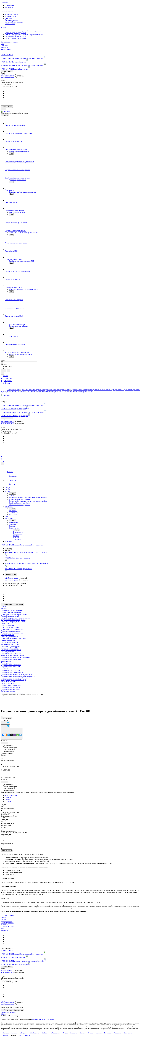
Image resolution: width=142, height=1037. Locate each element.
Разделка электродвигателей (11, 631)
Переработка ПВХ (7, 635)
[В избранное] (5, 722)
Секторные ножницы (8, 683)
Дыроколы (4, 668)
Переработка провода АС (10, 616)
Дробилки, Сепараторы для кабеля (13, 622)
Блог (2, 928)
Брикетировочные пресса (10, 644)
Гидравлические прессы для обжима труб (15, 678)
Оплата (7, 799)
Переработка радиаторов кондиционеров (15, 618)
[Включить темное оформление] (3, 109)
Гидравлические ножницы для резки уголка (16, 674)
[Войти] (2, 454)
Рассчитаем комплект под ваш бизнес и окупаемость (23, 31)
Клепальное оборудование (10, 646)
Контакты (4, 930)
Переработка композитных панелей (13, 638)
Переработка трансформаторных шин (14, 614)
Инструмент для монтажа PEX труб (13, 680)
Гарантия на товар (11, 20)
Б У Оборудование (7, 652)
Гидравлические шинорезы (10, 687)
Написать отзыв (7, 850)
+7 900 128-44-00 (7, 55)
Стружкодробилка (7, 625)
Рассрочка (8, 18)
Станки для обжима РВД (9, 648)
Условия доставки (11, 14)
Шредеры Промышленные (10, 627)
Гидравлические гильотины (11, 653)
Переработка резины (8, 640)
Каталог (4, 917)
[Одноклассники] (6, 735)
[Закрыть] (2, 463)
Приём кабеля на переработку (15, 36)
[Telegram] (20, 735)
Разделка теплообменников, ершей (13, 620)
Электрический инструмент (11, 650)
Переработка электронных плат (12, 629)
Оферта (3, 1014)
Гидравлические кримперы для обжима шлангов (18, 676)
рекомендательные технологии (43, 1019)
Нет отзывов (7, 718)
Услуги (3, 919)
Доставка (8, 801)
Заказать (4, 743)
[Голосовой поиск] (3, 370)
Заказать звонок (7, 71)
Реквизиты (9, 7)
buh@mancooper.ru (7, 77)
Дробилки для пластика (9, 637)
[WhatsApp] (17, 735)
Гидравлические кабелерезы (11, 659)
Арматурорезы (6, 663)
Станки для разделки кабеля (11, 612)
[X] (11, 735)
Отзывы (8, 797)
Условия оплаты (10, 16)
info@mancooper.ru (7, 75)
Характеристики (11, 795)
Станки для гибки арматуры (11, 685)
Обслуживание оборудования (15, 38)
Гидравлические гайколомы (11, 665)
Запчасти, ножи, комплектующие (12, 655)
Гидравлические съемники (10, 667)
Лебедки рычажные (8, 691)
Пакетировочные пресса (9, 642)
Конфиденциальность (8, 1012)
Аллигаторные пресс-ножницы (12, 633)
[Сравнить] (5, 726)
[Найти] (8, 370)
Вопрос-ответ (10, 24)
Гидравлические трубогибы (10, 670)
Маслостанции (6, 661)
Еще (11, 153)
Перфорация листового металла (12, 693)
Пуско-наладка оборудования (15, 33)
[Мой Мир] (8, 735)
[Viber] (14, 735)
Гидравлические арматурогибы (12, 672)
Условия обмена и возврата (14, 22)
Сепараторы (5, 623)
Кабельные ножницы (8, 682)
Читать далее (22, 1027)
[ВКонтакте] (3, 735)
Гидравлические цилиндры (10, 689)
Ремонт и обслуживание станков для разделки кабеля (24, 35)
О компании (9, 5)
